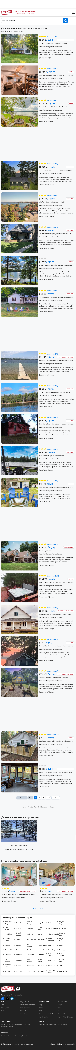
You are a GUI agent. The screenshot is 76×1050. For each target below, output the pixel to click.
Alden (61, 966)
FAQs (41, 1011)
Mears (18, 940)
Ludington (30, 934)
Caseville (41, 966)
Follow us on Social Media (11, 995)
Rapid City (8, 950)
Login (60, 1005)
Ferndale (19, 966)
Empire (7, 945)
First (30, 798)
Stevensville (41, 945)
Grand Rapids (18, 934)
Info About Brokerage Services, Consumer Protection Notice (15, 1025)
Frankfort (8, 934)
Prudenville (41, 971)
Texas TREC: (6, 1021)
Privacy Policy (24, 1008)
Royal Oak (61, 940)
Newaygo (62, 950)
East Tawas (50, 954)
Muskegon (19, 928)
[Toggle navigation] (72, 13)
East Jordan (62, 954)
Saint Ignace (29, 960)
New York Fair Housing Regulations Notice (53, 1024)
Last (48, 798)
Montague (19, 971)
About (41, 1008)
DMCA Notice (24, 1011)
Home (3, 1005)
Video (60, 1011)
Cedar (18, 950)
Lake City (51, 950)
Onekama (30, 966)
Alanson (19, 955)
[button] (33, 908)
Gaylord (41, 934)
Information (44, 1001)
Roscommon (30, 940)
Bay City (51, 945)
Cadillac (41, 955)
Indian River (7, 940)
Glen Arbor (7, 928)
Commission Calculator (47, 1014)
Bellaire (51, 923)
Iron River (51, 960)
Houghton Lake (62, 934)
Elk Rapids (30, 955)
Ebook (60, 1008)
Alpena (7, 971)
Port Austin (7, 960)
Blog (40, 1005)
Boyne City (61, 923)
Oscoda (8, 955)
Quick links (62, 1001)
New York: (43, 1021)
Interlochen (41, 950)
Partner (3, 1011)
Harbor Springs (29, 923)
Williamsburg (52, 928)
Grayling (30, 950)
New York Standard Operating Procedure (15, 1036)
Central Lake (8, 966)
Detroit (18, 923)
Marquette (41, 940)
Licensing (23, 1014)
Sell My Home (5, 1008)
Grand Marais (40, 960)
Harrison (62, 945)
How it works (43, 1017)
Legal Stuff (24, 1001)
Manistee (62, 928)
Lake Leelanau (51, 940)
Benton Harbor (29, 945)
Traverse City (8, 923)
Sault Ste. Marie (51, 971)
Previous (23, 798)
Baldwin (19, 960)
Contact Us (62, 1014)
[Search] (65, 20)
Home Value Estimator (66, 1017)
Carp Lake (63, 971)
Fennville (30, 928)
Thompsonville (52, 934)
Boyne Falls (40, 928)
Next (54, 798)
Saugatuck (41, 923)
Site (2, 1001)
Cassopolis (30, 971)
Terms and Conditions (28, 1005)
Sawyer (18, 945)
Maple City (61, 960)
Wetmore (51, 966)
